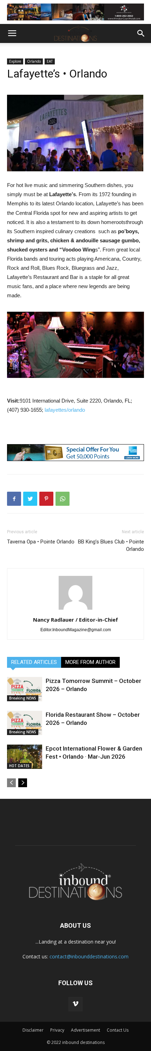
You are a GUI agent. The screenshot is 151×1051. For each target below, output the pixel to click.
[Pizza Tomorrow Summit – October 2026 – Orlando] (24, 689)
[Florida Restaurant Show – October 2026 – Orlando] (24, 723)
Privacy (57, 1030)
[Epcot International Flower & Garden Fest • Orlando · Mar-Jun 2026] (24, 757)
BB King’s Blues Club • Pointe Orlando (111, 545)
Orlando (34, 61)
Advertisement (85, 1030)
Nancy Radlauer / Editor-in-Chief (75, 619)
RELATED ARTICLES (34, 662)
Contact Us (118, 1030)
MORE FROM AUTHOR (90, 662)
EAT (50, 61)
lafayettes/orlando (65, 410)
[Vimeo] (75, 1004)
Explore (15, 61)
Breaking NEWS (22, 698)
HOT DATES (19, 765)
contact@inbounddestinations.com (89, 956)
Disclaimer (33, 1030)
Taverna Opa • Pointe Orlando (40, 542)
